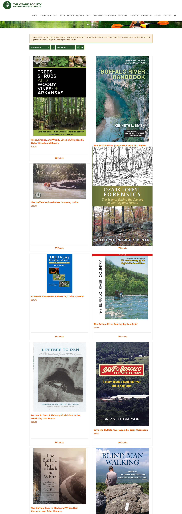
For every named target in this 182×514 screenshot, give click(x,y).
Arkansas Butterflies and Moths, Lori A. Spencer (57, 296)
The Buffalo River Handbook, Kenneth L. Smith (120, 145)
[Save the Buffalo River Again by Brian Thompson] (122, 384)
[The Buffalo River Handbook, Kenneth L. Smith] (122, 99)
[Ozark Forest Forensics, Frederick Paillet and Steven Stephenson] (122, 196)
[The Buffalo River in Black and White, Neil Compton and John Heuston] (59, 476)
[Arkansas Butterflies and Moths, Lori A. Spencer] (59, 273)
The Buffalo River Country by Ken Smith (116, 324)
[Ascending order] (53, 47)
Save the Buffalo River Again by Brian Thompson (121, 430)
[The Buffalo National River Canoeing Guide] (59, 181)
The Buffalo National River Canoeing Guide (54, 202)
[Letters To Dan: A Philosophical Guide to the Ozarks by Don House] (59, 377)
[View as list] (82, 47)
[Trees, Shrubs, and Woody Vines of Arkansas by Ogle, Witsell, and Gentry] (59, 96)
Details (61, 158)
